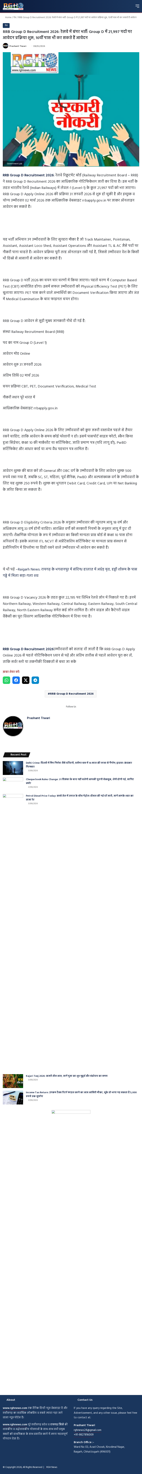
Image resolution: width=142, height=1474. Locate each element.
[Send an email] (27, 46)
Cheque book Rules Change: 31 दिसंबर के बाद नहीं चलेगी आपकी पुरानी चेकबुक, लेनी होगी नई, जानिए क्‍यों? (80, 781)
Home (8, 17)
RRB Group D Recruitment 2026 (72, 693)
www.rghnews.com (15, 1408)
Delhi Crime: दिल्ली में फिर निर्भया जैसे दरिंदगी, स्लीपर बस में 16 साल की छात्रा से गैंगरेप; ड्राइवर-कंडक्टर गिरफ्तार (79, 765)
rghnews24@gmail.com (87, 1430)
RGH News (51, 1467)
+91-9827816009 (84, 1435)
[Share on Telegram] (35, 680)
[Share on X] (25, 680)
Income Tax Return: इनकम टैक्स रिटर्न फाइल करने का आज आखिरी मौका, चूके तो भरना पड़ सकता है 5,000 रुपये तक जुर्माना (81, 1094)
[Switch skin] (124, 8)
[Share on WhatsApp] (6, 680)
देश (14, 17)
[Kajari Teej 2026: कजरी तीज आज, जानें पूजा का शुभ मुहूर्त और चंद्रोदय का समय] (13, 1081)
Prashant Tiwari (17, 46)
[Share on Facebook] (16, 680)
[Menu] (137, 8)
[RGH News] (13, 6)
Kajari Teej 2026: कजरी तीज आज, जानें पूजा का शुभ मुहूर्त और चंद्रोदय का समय (67, 1076)
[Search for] (131, 8)
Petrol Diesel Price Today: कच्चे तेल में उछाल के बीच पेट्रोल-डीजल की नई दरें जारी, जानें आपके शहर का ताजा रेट (79, 798)
